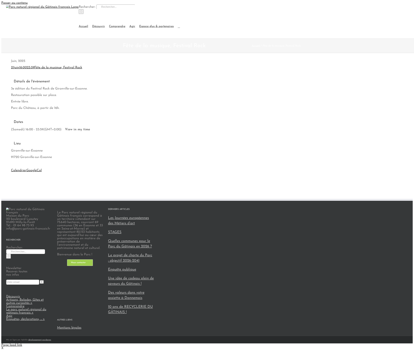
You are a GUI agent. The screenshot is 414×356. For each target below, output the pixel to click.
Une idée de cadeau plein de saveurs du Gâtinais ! (131, 281)
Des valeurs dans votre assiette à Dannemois (126, 295)
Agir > (25, 317)
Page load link (11, 345)
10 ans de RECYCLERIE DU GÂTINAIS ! (130, 309)
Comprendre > (26, 309)
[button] (179, 26)
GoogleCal (34, 170)
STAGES (114, 232)
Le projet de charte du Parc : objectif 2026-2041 (130, 257)
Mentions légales (69, 327)
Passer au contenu (14, 3)
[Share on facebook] (12, 177)
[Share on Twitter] (12, 180)
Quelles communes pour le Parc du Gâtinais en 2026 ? (130, 243)
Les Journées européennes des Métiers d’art (128, 220)
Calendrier (18, 170)
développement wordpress (39, 340)
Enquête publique (122, 269)
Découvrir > (25, 300)
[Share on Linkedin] (12, 184)
